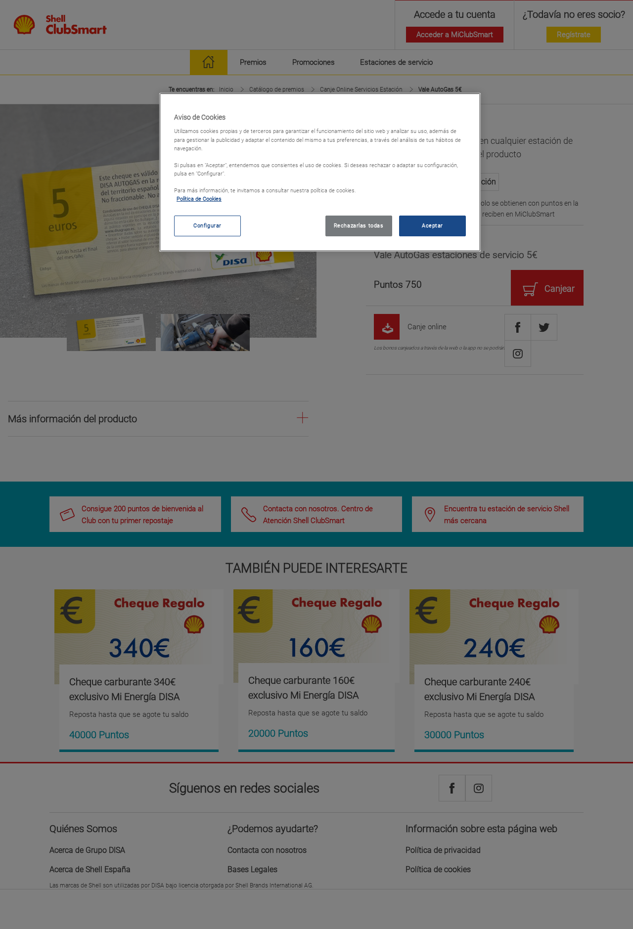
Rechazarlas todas (359, 225)
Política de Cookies (199, 198)
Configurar (207, 225)
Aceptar (432, 225)
